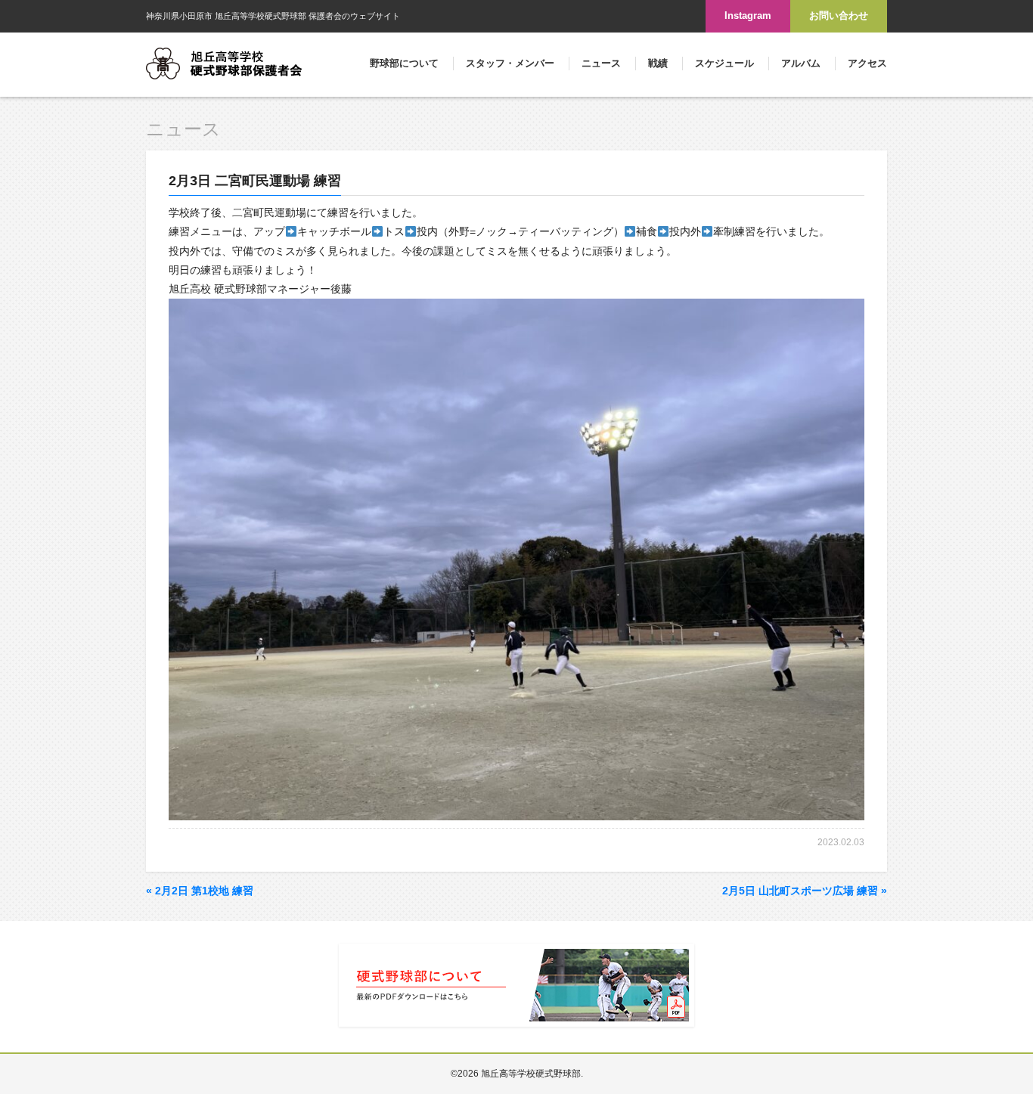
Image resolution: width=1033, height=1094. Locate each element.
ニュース (601, 63)
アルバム (801, 63)
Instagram (747, 15)
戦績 (658, 63)
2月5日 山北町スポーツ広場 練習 (804, 891)
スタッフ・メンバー (510, 63)
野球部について (404, 63)
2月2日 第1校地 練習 (199, 891)
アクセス (867, 63)
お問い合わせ (838, 15)
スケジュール (724, 63)
